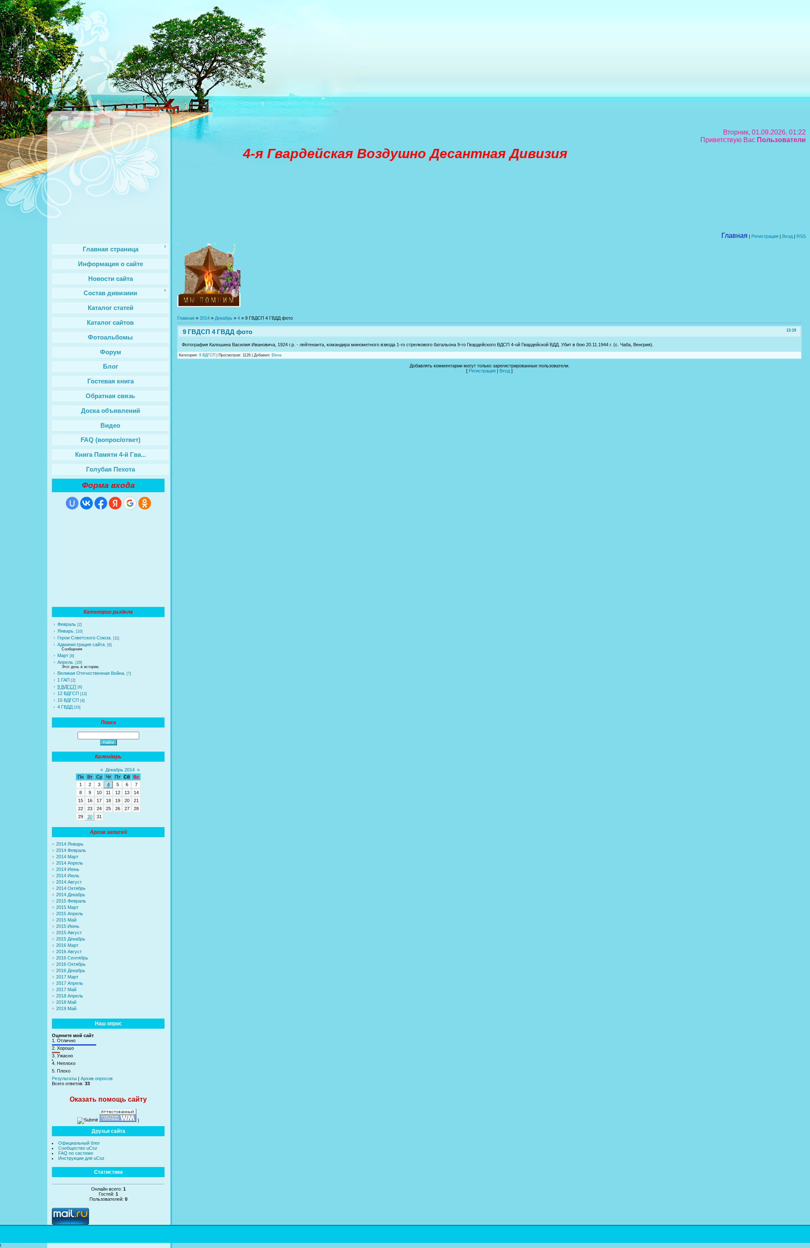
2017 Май (66, 989)
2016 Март (67, 945)
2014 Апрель (69, 862)
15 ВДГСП (68, 700)
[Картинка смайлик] (208, 305)
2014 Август (69, 881)
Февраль (66, 624)
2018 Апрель (69, 995)
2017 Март (67, 976)
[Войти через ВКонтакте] (86, 503)
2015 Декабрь (70, 938)
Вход (787, 236)
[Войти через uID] (72, 503)
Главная (185, 318)
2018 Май (66, 1002)
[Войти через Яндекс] (115, 503)
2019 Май (66, 1008)
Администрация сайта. (81, 644)
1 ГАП (63, 679)
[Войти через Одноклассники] (144, 503)
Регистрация (764, 236)
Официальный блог (79, 1143)
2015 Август (69, 932)
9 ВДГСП (66, 686)
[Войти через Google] (130, 503)
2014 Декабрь (70, 894)
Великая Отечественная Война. (91, 673)
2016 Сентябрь (72, 957)
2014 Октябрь (71, 888)
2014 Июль (67, 875)
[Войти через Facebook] (100, 503)
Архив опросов (97, 1078)
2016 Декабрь (70, 970)
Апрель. (65, 662)
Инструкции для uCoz (81, 1158)
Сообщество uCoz (77, 1148)
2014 (205, 318)
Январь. (66, 630)
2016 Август (69, 951)
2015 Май (66, 919)
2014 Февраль (71, 850)
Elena (276, 355)
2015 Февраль (71, 900)
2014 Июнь (67, 869)
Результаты (64, 1078)
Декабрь (223, 318)
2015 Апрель (69, 913)
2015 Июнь (67, 926)
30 (89, 816)
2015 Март (67, 907)
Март (62, 655)
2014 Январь (70, 843)
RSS (801, 236)
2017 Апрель (69, 983)
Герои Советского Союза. (84, 637)
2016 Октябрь (71, 964)
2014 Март (67, 856)
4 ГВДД (65, 706)
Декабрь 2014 (120, 769)
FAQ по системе (75, 1153)
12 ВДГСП (68, 693)
